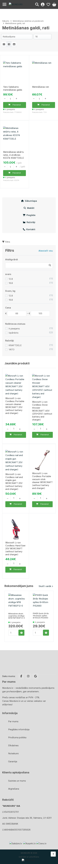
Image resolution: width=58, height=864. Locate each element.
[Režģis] (3, 44)
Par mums (13, 721)
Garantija (12, 761)
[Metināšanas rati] (43, 72)
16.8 (11, 283)
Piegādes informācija (18, 729)
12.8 (11, 278)
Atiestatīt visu (46, 250)
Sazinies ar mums (17, 780)
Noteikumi (13, 753)
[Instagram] (28, 676)
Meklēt (30, 208)
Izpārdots (13, 332)
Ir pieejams (14, 328)
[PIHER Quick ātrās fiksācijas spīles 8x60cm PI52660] (41, 601)
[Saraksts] (8, 44)
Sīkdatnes (13, 745)
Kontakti (30, 229)
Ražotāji (30, 222)
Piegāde (30, 215)
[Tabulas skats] (14, 44)
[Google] (35, 676)
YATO (11, 349)
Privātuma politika (17, 737)
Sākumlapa (30, 200)
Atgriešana (13, 788)
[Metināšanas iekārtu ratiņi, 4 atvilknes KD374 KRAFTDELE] (14, 137)
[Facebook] (21, 676)
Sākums (5, 21)
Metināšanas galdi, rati (15, 23)
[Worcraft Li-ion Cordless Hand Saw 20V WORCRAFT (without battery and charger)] (15, 529)
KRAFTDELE (15, 345)
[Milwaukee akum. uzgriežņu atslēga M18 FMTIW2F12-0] (16, 601)
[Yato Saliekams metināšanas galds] (14, 72)
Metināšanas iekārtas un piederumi (28, 21)
